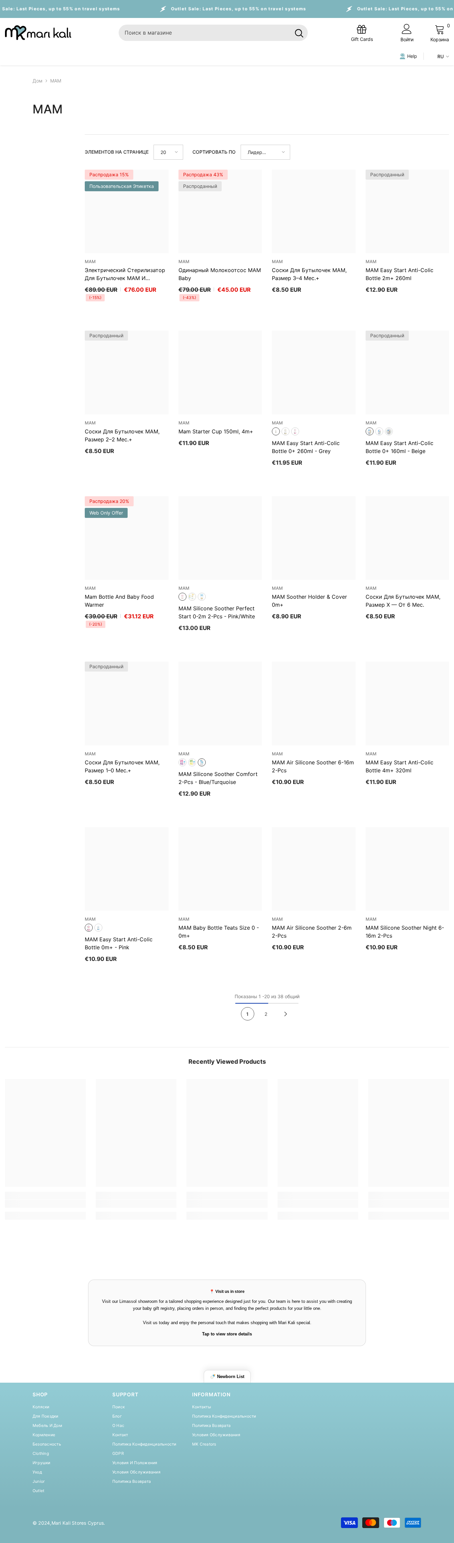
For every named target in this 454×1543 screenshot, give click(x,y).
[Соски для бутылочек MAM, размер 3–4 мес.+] (314, 211)
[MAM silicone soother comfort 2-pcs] (220, 703)
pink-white (182, 597)
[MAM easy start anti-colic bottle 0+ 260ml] (314, 372)
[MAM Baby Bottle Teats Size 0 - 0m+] (220, 869)
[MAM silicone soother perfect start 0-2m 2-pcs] (220, 538)
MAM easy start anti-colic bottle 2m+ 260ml (399, 274)
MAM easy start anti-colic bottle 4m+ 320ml (399, 766)
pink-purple (182, 762)
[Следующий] (286, 1014)
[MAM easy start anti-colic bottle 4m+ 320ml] (407, 703)
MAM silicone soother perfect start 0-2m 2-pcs (216, 612)
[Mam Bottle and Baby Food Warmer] (127, 538)
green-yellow (192, 762)
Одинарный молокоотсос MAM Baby (219, 274)
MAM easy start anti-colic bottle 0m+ (119, 943)
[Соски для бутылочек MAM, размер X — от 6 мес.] (407, 538)
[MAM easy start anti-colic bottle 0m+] (127, 869)
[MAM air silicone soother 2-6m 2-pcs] (314, 869)
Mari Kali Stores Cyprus (78, 1523)
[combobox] (204, 33)
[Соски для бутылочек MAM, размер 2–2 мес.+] (127, 372)
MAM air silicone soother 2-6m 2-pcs (312, 931)
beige (285, 431)
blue (379, 431)
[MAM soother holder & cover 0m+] (314, 538)
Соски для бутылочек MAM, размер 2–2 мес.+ (122, 435)
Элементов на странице (117, 152)
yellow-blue (192, 597)
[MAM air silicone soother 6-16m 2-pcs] (314, 703)
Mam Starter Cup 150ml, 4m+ (215, 431)
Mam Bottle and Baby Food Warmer (119, 600)
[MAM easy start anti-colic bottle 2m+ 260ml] (407, 211)
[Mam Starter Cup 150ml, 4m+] (220, 372)
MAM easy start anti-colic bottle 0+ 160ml (399, 447)
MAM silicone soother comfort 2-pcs (218, 778)
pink (295, 431)
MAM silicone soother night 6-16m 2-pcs (405, 931)
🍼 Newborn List (227, 1376)
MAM (90, 261)
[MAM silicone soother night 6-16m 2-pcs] (407, 869)
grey (276, 431)
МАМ (55, 80)
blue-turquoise (202, 762)
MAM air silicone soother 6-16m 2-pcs (313, 766)
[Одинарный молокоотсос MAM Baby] (220, 211)
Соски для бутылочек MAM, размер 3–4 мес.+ (309, 274)
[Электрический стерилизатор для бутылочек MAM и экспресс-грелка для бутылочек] (127, 211)
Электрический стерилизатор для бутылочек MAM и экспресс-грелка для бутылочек (125, 274)
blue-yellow (202, 597)
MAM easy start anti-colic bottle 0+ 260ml (306, 447)
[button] (168, 152)
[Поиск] (213, 33)
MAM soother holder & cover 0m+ (309, 600)
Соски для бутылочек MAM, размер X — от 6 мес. (403, 600)
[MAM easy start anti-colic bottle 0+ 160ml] (407, 372)
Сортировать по (214, 152)
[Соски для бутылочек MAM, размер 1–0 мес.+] (127, 703)
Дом (38, 80)
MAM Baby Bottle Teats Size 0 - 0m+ (218, 931)
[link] (45, 1204)
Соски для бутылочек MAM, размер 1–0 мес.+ (122, 766)
